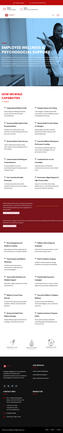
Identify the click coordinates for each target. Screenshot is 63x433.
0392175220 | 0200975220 (39, 3)
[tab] (16, 108)
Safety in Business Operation (41, 378)
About (52, 429)
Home (46, 429)
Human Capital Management (40, 371)
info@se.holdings (20, 3)
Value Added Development (40, 374)
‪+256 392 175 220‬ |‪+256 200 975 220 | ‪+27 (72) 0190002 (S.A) (12, 407)
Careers (59, 429)
